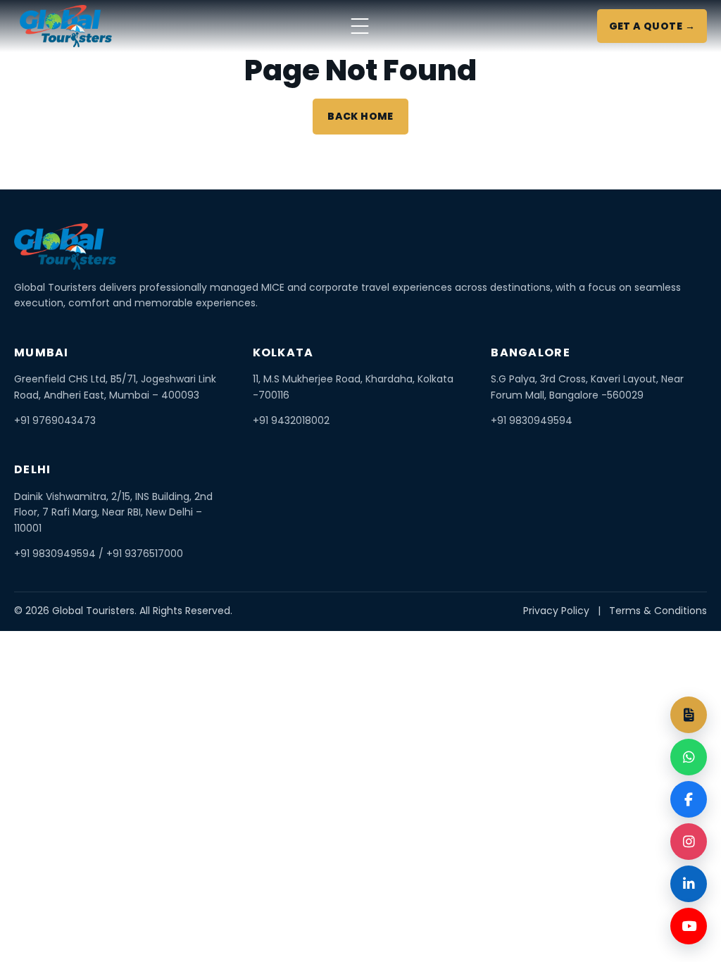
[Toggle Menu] (359, 26)
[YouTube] (688, 926)
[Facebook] (688, 799)
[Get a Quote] (688, 714)
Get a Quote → (652, 26)
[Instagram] (688, 841)
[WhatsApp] (688, 757)
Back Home (360, 116)
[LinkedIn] (688, 884)
